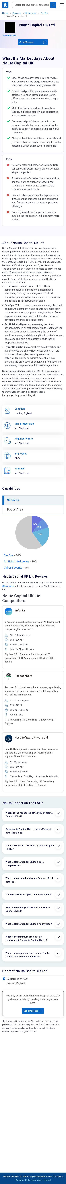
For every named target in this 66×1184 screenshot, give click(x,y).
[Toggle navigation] (62, 4)
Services (17, 13)
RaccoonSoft (23, 675)
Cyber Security (13, 567)
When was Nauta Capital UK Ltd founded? (28, 894)
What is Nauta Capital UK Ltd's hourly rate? (29, 924)
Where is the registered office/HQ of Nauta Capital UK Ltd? (29, 815)
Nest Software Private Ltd (31, 737)
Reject (47, 1180)
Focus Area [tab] (15, 509)
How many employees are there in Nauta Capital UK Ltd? (28, 909)
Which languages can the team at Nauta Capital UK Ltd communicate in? (27, 955)
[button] (53, 5)
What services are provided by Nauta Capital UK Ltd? (30, 847)
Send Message (26, 42)
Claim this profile (10, 36)
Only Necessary (34, 1180)
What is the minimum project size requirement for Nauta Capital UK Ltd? (26, 938)
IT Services (30, 13)
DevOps (44, 13)
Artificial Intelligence (16, 561)
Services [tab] (13, 500)
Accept (20, 1180)
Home (5, 13)
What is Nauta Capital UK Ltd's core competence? (25, 864)
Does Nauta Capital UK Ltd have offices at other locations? (28, 831)
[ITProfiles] (5, 5)
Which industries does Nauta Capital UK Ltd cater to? (29, 880)
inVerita (20, 610)
